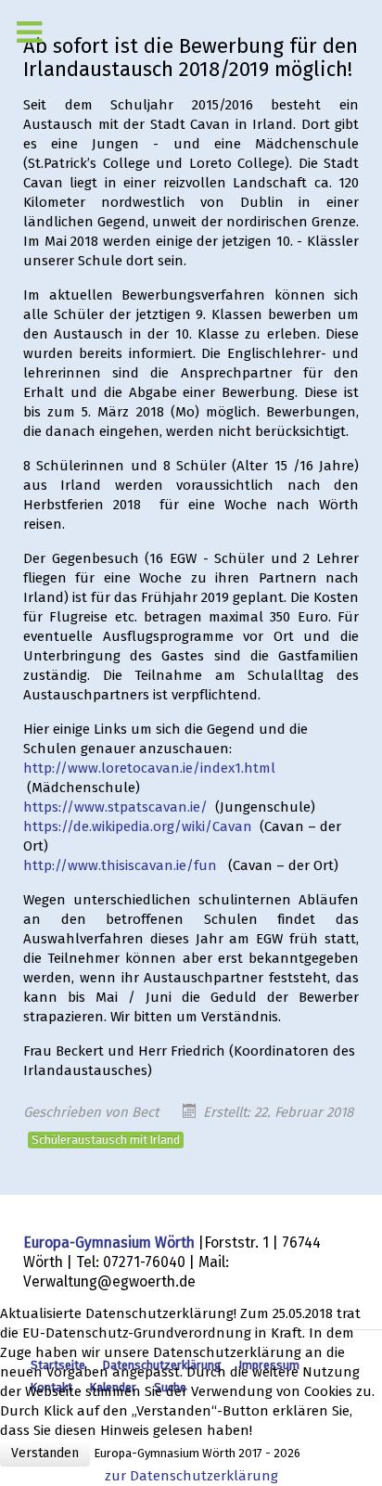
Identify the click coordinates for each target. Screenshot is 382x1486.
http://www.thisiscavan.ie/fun (120, 865)
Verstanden (45, 1453)
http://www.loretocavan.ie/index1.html (149, 768)
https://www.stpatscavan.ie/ (115, 807)
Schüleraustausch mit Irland (106, 1140)
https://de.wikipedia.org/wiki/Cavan (137, 826)
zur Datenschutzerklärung (191, 1475)
